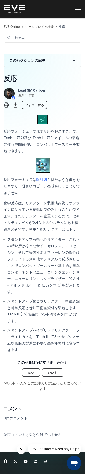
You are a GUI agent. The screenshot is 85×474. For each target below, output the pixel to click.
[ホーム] (14, 9)
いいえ (52, 372)
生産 (62, 26)
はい (31, 372)
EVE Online (12, 26)
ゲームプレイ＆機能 (39, 26)
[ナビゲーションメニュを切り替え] (78, 9)
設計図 (41, 179)
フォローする (34, 105)
